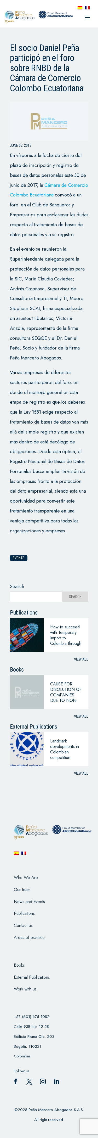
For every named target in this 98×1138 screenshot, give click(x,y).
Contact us (23, 925)
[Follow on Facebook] (15, 1081)
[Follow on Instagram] (43, 1081)
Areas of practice (29, 937)
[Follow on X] (29, 1081)
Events (19, 558)
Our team (22, 890)
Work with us (25, 989)
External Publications (32, 977)
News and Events (29, 902)
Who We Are (26, 878)
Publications (24, 913)
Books (19, 965)
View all (81, 659)
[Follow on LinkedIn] (56, 1081)
